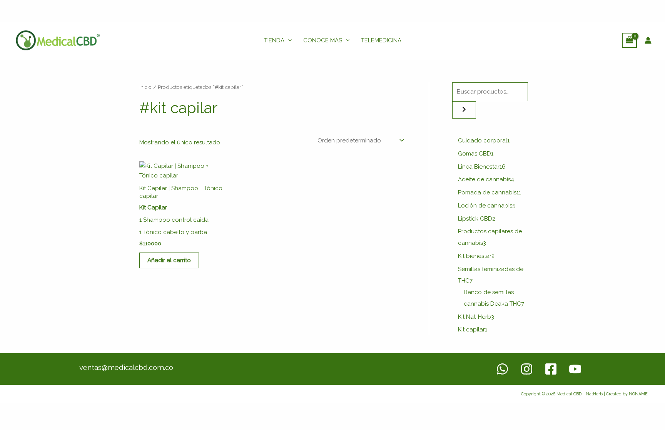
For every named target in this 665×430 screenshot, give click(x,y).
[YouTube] (575, 369)
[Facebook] (551, 369)
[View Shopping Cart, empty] (629, 40)
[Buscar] (464, 110)
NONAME (638, 394)
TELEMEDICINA (381, 40)
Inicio (145, 87)
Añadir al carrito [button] (169, 260)
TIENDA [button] (274, 40)
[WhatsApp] (502, 369)
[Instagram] (526, 369)
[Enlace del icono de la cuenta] (648, 40)
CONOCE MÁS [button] (322, 40)
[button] (288, 40)
